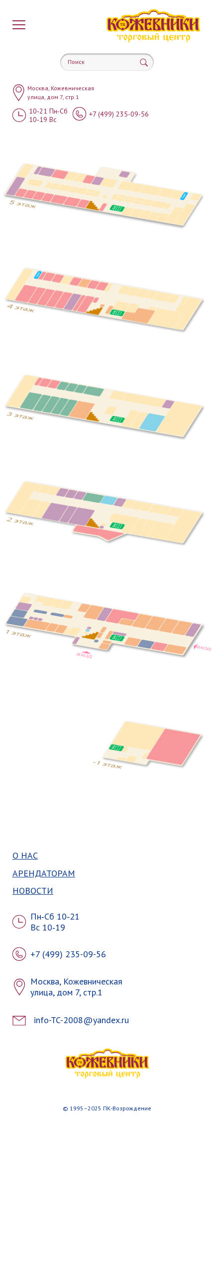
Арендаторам (43, 873)
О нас (25, 856)
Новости (32, 891)
